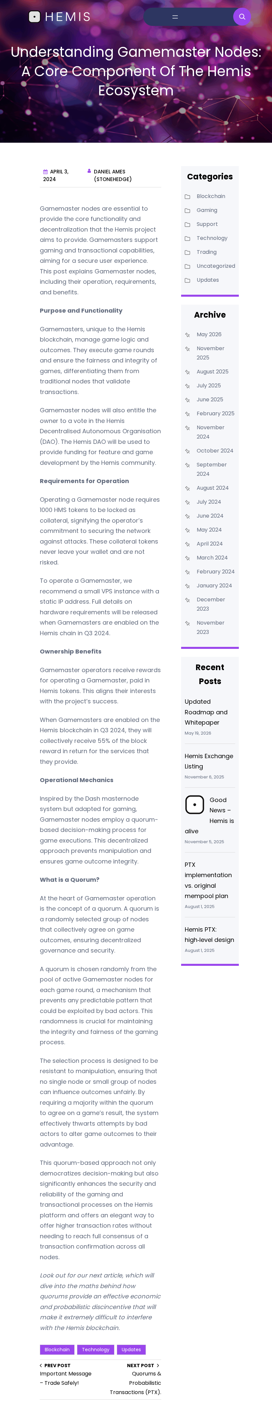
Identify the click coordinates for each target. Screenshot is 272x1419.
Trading (207, 252)
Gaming (207, 210)
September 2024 (212, 469)
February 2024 (216, 571)
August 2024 (213, 488)
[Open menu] (175, 17)
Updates (131, 1349)
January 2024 (214, 585)
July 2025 (209, 385)
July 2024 (209, 502)
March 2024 (212, 557)
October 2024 (215, 451)
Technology (95, 1349)
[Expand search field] (242, 17)
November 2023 (211, 627)
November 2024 (211, 432)
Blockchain (57, 1349)
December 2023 (211, 604)
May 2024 (209, 530)
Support (207, 224)
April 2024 (210, 544)
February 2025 (216, 413)
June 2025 (210, 399)
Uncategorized (216, 266)
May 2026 (209, 334)
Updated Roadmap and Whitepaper (206, 712)
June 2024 (210, 516)
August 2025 (213, 371)
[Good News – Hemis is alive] (195, 806)
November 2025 (211, 353)
